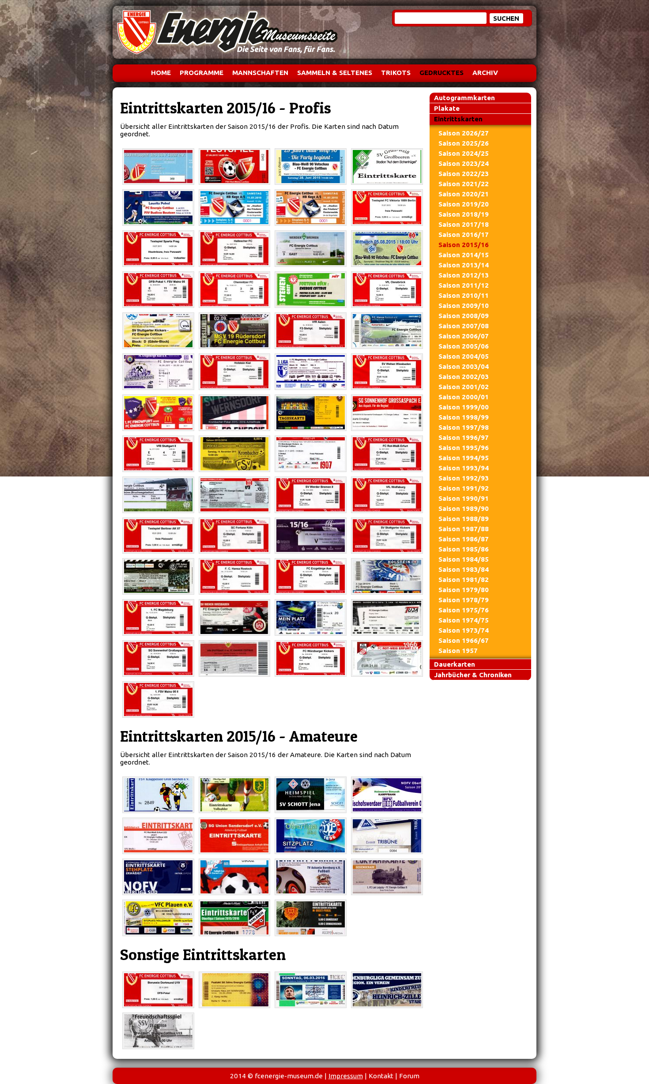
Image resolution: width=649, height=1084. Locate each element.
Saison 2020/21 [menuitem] (463, 194)
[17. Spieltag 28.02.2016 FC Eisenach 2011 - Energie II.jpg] (235, 877)
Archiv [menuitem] (485, 72)
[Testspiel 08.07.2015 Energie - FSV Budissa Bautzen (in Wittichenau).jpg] (158, 207)
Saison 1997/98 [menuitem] (463, 427)
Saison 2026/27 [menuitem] (463, 133)
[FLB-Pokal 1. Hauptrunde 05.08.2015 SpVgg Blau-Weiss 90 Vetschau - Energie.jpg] (387, 248)
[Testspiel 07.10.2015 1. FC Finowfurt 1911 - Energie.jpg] (158, 412)
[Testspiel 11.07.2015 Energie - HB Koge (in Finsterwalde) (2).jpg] (311, 207)
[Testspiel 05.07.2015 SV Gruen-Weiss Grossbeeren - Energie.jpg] (387, 166)
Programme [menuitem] (201, 72)
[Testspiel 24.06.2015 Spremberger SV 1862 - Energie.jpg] (158, 166)
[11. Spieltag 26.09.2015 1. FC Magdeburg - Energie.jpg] (311, 371)
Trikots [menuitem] (396, 72)
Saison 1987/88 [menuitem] (463, 529)
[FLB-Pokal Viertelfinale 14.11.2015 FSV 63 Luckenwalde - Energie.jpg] (235, 453)
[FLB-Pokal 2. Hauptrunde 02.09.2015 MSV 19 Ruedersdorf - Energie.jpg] (235, 330)
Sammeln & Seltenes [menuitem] (334, 72)
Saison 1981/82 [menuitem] (463, 579)
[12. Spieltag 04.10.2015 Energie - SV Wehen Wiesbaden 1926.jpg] (387, 371)
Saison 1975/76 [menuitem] (463, 610)
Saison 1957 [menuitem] (458, 650)
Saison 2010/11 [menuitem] (463, 295)
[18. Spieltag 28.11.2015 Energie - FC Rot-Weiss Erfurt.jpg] (387, 453)
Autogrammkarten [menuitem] (464, 97)
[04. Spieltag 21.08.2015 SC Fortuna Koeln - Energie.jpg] (311, 289)
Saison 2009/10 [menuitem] (463, 305)
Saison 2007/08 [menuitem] (463, 326)
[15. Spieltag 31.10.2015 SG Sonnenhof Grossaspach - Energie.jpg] (387, 412)
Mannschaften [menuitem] (260, 72)
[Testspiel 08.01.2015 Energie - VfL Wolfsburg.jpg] (387, 494)
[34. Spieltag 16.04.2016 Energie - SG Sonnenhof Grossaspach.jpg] (158, 658)
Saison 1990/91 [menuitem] (463, 498)
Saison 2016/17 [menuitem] (463, 234)
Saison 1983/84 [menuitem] (463, 569)
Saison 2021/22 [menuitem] (463, 184)
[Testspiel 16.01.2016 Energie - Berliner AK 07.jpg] (158, 536)
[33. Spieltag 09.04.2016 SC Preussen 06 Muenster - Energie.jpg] (387, 617)
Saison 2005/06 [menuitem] (463, 346)
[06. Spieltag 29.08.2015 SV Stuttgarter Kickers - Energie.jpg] (158, 330)
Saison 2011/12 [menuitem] (463, 285)
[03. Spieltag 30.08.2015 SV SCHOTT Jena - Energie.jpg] (311, 794)
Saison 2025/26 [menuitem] (463, 143)
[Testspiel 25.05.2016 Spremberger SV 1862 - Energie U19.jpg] (158, 1031)
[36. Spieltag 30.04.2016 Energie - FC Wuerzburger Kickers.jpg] (311, 658)
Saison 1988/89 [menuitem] (463, 518)
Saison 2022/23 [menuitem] (463, 173)
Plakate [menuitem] (447, 108)
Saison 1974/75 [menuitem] (463, 620)
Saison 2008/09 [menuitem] (463, 315)
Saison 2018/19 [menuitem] (463, 214)
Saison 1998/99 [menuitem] (463, 417)
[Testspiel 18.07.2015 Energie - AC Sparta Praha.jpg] (158, 248)
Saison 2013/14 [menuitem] (463, 265)
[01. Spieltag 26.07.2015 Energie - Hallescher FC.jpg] (235, 248)
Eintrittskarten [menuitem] (458, 119)
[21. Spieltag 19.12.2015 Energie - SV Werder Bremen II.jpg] (311, 494)
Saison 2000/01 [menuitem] (463, 397)
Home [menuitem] (161, 72)
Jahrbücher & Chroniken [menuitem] (473, 675)
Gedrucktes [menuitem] (441, 72)
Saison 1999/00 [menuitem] (463, 407)
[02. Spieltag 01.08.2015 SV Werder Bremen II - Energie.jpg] (311, 248)
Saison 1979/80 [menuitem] (463, 589)
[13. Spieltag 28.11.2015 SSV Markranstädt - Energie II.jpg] (387, 836)
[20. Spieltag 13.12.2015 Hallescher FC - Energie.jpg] (235, 494)
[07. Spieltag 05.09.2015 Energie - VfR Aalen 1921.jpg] (311, 330)
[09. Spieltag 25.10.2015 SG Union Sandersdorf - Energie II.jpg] (235, 836)
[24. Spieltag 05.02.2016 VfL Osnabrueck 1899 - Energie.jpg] (311, 536)
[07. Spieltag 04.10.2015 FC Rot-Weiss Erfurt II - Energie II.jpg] (158, 836)
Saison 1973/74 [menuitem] (463, 630)
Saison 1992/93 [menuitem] (463, 478)
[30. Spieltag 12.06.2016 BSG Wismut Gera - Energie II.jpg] (311, 918)
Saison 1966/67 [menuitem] (463, 640)
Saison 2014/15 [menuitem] (463, 255)
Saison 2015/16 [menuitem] (463, 244)
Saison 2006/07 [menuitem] (463, 336)
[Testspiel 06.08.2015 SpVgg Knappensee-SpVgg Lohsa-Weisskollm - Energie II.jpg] (158, 794)
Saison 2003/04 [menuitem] (463, 366)
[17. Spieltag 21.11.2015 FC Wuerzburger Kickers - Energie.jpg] (311, 453)
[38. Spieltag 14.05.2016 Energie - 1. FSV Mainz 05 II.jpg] (158, 699)
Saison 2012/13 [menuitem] (463, 275)
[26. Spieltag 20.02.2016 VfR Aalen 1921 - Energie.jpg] (158, 576)
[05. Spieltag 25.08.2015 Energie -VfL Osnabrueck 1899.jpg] (387, 289)
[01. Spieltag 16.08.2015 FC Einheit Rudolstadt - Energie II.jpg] (235, 794)
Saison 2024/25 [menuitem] (463, 153)
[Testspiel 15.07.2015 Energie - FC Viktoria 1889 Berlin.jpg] (387, 207)
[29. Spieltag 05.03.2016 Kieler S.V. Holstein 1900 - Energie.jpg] (387, 576)
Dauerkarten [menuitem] (454, 664)
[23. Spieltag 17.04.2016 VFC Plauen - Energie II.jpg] (158, 918)
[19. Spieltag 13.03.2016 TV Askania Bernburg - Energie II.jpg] (311, 877)
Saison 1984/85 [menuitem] (463, 559)
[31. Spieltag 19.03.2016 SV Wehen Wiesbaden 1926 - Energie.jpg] (235, 617)
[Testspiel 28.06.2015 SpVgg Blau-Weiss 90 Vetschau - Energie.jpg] (311, 166)
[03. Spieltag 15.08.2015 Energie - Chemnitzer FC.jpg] (235, 289)
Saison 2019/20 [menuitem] (463, 204)
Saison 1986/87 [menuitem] (463, 539)
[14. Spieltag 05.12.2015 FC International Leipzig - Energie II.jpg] (158, 877)
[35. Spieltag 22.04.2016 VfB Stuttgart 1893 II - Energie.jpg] (235, 658)
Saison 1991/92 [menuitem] (463, 488)
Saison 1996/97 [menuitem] (463, 437)
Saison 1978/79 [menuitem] (463, 600)
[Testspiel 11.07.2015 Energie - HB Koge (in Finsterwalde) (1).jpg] (235, 207)
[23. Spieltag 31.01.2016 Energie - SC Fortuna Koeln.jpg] (235, 536)
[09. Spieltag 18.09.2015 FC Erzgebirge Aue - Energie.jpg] (158, 371)
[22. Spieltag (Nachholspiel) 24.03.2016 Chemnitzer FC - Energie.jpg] (311, 617)
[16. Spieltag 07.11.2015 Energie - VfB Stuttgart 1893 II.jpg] (158, 453)
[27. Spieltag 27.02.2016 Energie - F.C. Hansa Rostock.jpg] (235, 576)
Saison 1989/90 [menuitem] (463, 508)
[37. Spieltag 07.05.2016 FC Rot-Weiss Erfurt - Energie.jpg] (387, 658)
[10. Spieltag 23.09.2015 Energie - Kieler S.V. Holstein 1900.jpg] (235, 371)
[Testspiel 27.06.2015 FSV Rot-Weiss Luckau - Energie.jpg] (235, 166)
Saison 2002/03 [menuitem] (463, 376)
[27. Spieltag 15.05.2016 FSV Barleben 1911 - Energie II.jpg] (235, 918)
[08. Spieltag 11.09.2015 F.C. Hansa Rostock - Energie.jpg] (387, 330)
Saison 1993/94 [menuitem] (463, 468)
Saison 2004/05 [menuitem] (463, 356)
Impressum (345, 1076)
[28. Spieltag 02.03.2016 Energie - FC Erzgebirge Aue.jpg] (311, 576)
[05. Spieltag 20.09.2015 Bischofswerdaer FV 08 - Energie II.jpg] (387, 794)
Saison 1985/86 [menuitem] (463, 549)
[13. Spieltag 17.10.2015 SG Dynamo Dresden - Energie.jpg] (311, 412)
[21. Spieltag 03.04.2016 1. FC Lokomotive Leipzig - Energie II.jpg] (387, 877)
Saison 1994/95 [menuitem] (463, 457)
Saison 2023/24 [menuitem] (463, 163)
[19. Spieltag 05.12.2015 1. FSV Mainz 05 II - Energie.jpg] (158, 494)
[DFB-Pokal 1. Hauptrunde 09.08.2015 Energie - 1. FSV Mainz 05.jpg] (158, 289)
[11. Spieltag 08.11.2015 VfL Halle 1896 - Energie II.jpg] (311, 836)
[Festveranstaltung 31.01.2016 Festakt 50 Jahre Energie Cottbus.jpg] (235, 989)
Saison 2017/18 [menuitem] (463, 224)
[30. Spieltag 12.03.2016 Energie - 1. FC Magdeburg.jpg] (158, 617)
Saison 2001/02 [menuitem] (463, 386)
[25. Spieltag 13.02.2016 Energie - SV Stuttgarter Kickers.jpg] (387, 536)
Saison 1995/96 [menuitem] (463, 447)
